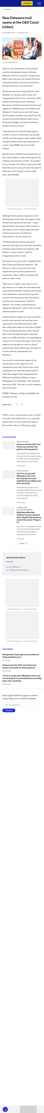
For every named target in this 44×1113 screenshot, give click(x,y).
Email (21, 404)
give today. (32, 425)
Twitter (17, 404)
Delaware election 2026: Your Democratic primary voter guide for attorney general (29, 446)
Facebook (12, 404)
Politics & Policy (23, 441)
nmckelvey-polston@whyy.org (18, 570)
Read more (10, 561)
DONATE (27, 3)
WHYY (8, 3)
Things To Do (22, 507)
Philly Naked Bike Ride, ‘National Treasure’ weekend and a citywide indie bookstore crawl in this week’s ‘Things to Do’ (29, 517)
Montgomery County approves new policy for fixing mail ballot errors (20, 655)
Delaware (7, 9)
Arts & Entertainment (24, 510)
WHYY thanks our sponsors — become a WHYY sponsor (22, 209)
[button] (5, 1109)
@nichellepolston (14, 567)
